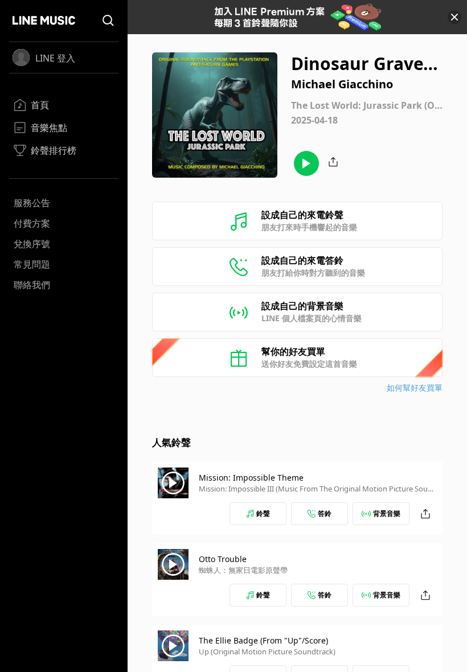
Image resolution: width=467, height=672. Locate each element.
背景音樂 (386, 513)
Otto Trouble (223, 559)
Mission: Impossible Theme (251, 477)
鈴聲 (263, 513)
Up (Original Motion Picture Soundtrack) (267, 651)
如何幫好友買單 (415, 387)
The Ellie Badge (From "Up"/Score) (263, 640)
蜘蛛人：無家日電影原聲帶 (243, 570)
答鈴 (324, 513)
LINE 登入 (55, 58)
